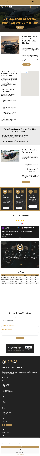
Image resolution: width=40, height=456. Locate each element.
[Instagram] (2, 425)
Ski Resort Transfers (6, 384)
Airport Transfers (6, 381)
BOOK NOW (6, 207)
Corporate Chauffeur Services (8, 389)
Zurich (4, 400)
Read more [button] (4, 236)
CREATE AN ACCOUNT (32, 206)
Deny (20, 449)
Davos (4, 397)
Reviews (4, 414)
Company (3, 408)
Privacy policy (19, 454)
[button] (38, 438)
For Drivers (5, 415)
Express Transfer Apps (7, 412)
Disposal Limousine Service (7, 387)
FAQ (3, 416)
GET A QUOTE (26, 277)
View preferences (20, 452)
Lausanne (4, 402)
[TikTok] (11, 425)
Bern (3, 396)
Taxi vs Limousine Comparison (8, 392)
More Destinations (6, 406)
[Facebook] (4, 425)
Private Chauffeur (6, 385)
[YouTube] (9, 425)
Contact (22, 454)
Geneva (4, 401)
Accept (20, 446)
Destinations (4, 395)
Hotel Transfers (5, 386)
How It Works (5, 411)
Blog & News (5, 413)
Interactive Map (5, 404)
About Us (4, 409)
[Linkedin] (7, 425)
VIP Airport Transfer (6, 383)
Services (3, 380)
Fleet (2, 407)
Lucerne (4, 403)
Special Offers (5, 393)
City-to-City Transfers (6, 390)
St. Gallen (4, 398)
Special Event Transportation (8, 391)
